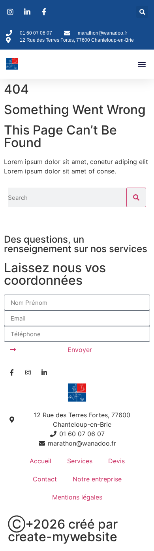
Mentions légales (77, 497)
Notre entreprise (97, 479)
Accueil (40, 461)
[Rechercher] (136, 197)
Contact (45, 479)
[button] (142, 12)
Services (79, 461)
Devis (116, 461)
